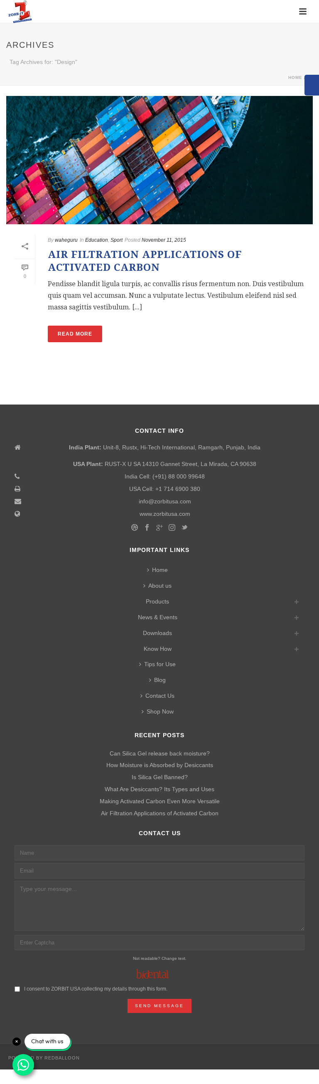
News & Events (157, 617)
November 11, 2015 (164, 240)
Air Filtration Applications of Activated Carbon (159, 813)
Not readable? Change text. (159, 958)
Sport (116, 240)
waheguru (66, 240)
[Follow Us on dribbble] (134, 528)
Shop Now (160, 711)
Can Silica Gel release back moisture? (160, 753)
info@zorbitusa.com (165, 501)
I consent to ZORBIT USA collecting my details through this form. (95, 989)
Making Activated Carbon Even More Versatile (160, 801)
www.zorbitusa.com (165, 513)
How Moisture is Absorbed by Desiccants (159, 765)
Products (157, 601)
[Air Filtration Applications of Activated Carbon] (159, 160)
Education (96, 240)
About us (160, 585)
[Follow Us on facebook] (147, 528)
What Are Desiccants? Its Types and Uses (159, 789)
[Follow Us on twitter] (184, 528)
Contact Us (159, 695)
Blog (160, 680)
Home (295, 77)
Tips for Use (160, 664)
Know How (158, 648)
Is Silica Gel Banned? (160, 777)
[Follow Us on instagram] (172, 528)
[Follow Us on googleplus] (159, 528)
